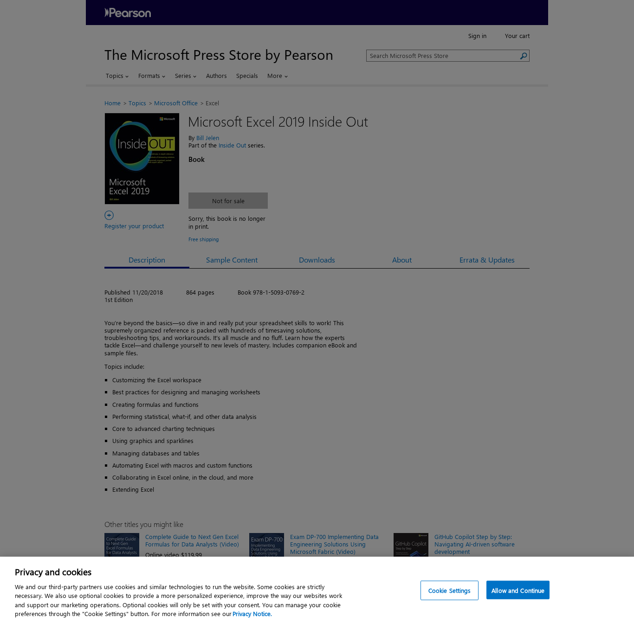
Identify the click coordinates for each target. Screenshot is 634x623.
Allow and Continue (518, 590)
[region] (317, 590)
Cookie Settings (449, 590)
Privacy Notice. (252, 613)
